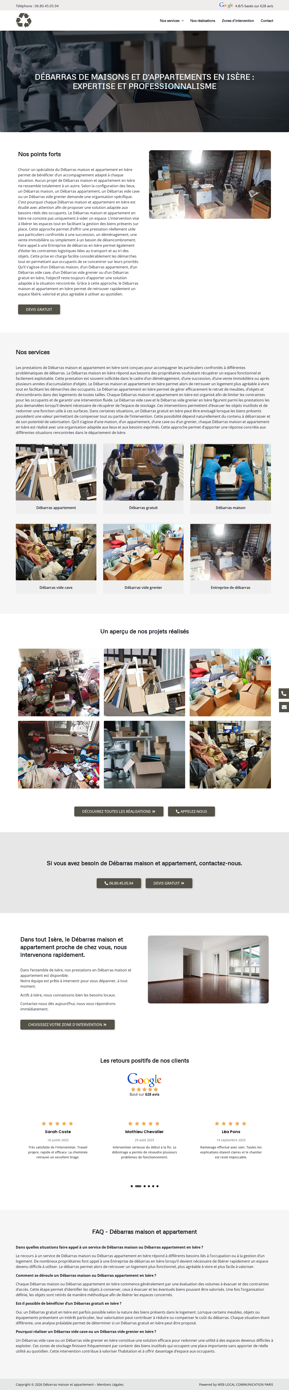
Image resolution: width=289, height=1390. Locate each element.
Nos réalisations (202, 20)
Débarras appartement (56, 507)
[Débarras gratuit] (143, 472)
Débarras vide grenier (143, 587)
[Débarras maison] (230, 472)
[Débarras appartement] (56, 472)
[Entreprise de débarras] (230, 552)
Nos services (169, 20)
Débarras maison (230, 507)
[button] (132, 1186)
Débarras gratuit (143, 507)
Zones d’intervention (238, 20)
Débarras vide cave (56, 587)
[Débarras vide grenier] (143, 552)
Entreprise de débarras (230, 587)
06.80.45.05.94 (47, 6)
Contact (267, 20)
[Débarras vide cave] (56, 552)
